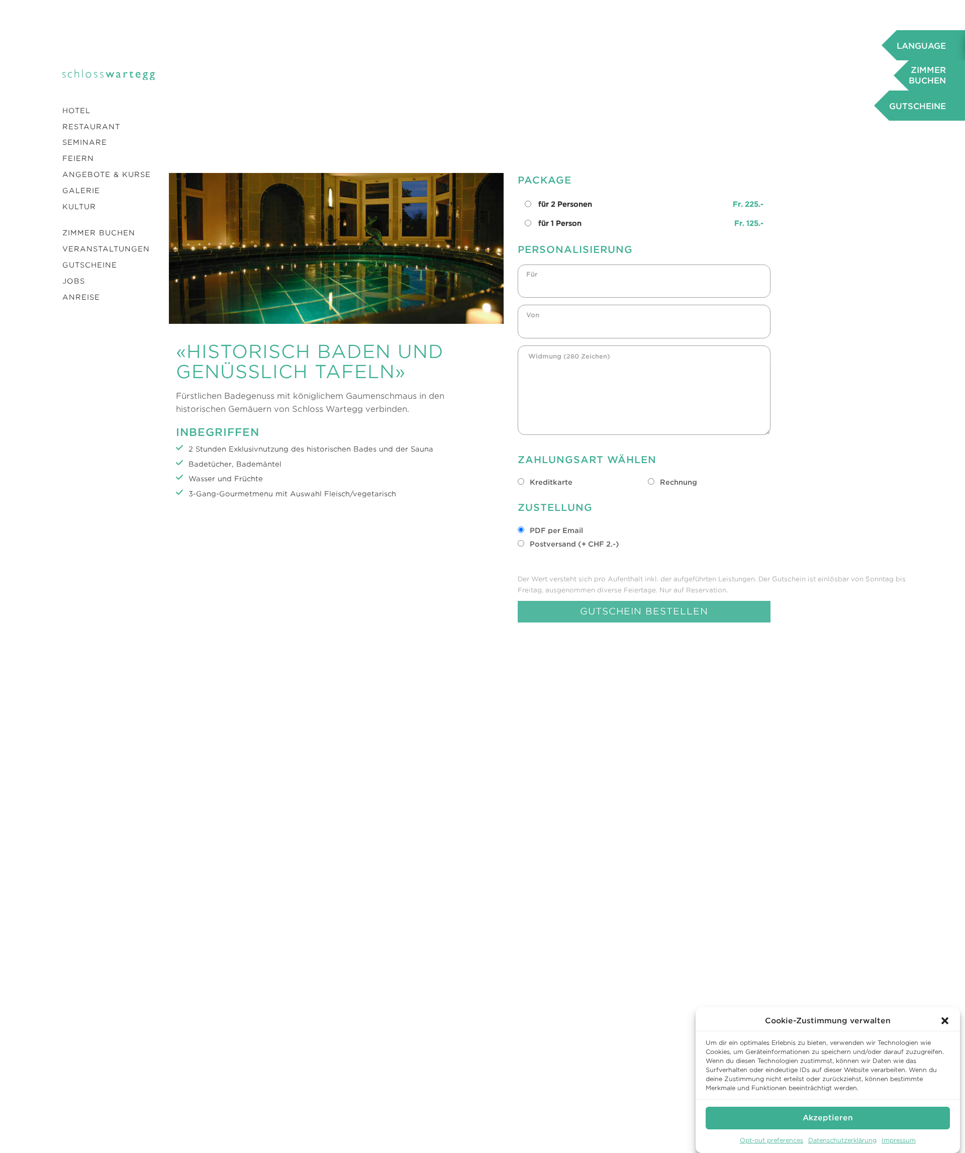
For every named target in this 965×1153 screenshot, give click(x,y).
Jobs (73, 281)
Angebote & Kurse (106, 174)
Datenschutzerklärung (842, 1140)
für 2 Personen (650, 204)
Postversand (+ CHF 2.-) (573, 544)
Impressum (899, 1140)
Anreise (81, 297)
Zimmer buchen (98, 233)
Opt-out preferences (771, 1140)
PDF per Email (555, 530)
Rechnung (677, 482)
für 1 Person (650, 223)
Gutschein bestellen (644, 611)
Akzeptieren (828, 1117)
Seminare (84, 142)
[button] (945, 1021)
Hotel (76, 111)
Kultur (79, 207)
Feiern (78, 158)
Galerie (81, 191)
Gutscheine (89, 265)
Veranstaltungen (106, 249)
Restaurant (91, 127)
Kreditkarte (550, 482)
